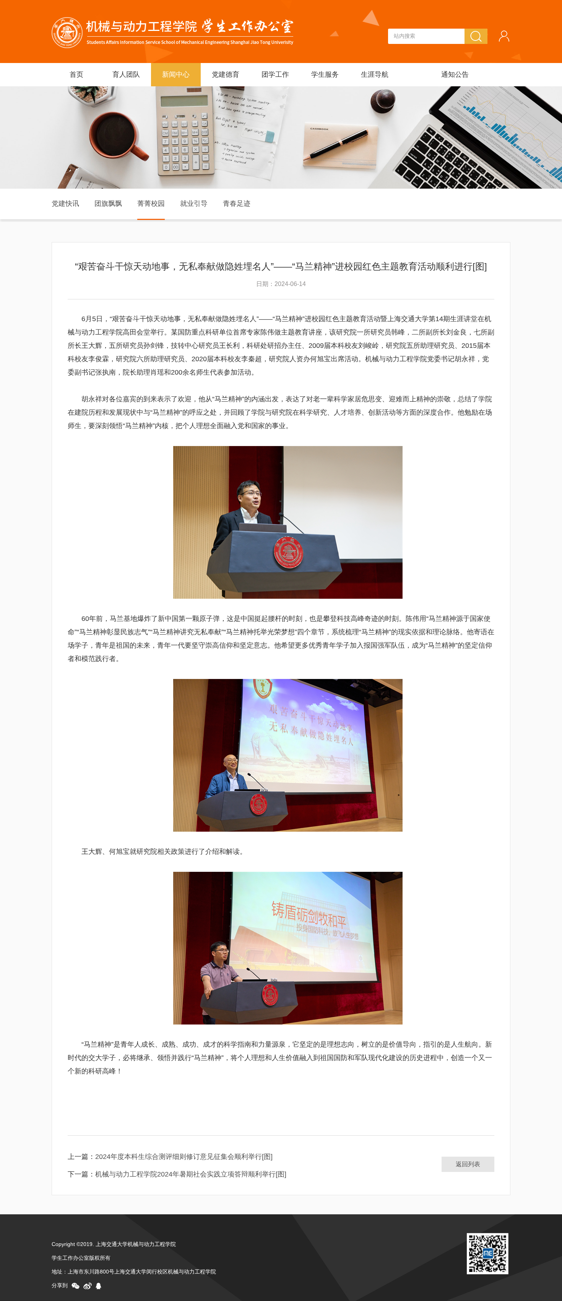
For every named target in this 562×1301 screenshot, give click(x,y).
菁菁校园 (151, 203)
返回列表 (468, 1164)
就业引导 (194, 203)
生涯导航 (374, 74)
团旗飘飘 (108, 203)
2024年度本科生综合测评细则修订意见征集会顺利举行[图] (184, 1156)
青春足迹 (236, 203)
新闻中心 (176, 74)
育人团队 (126, 74)
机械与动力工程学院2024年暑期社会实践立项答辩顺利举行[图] (190, 1174)
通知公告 (455, 74)
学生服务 (325, 74)
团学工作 (275, 74)
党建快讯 (65, 203)
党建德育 (225, 74)
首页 (76, 74)
